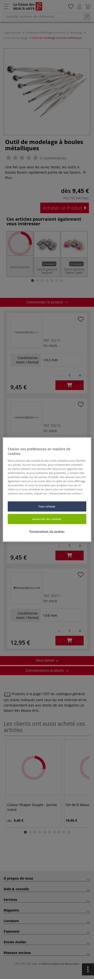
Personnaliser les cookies (46, 531)
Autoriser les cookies (47, 519)
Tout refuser (47, 506)
